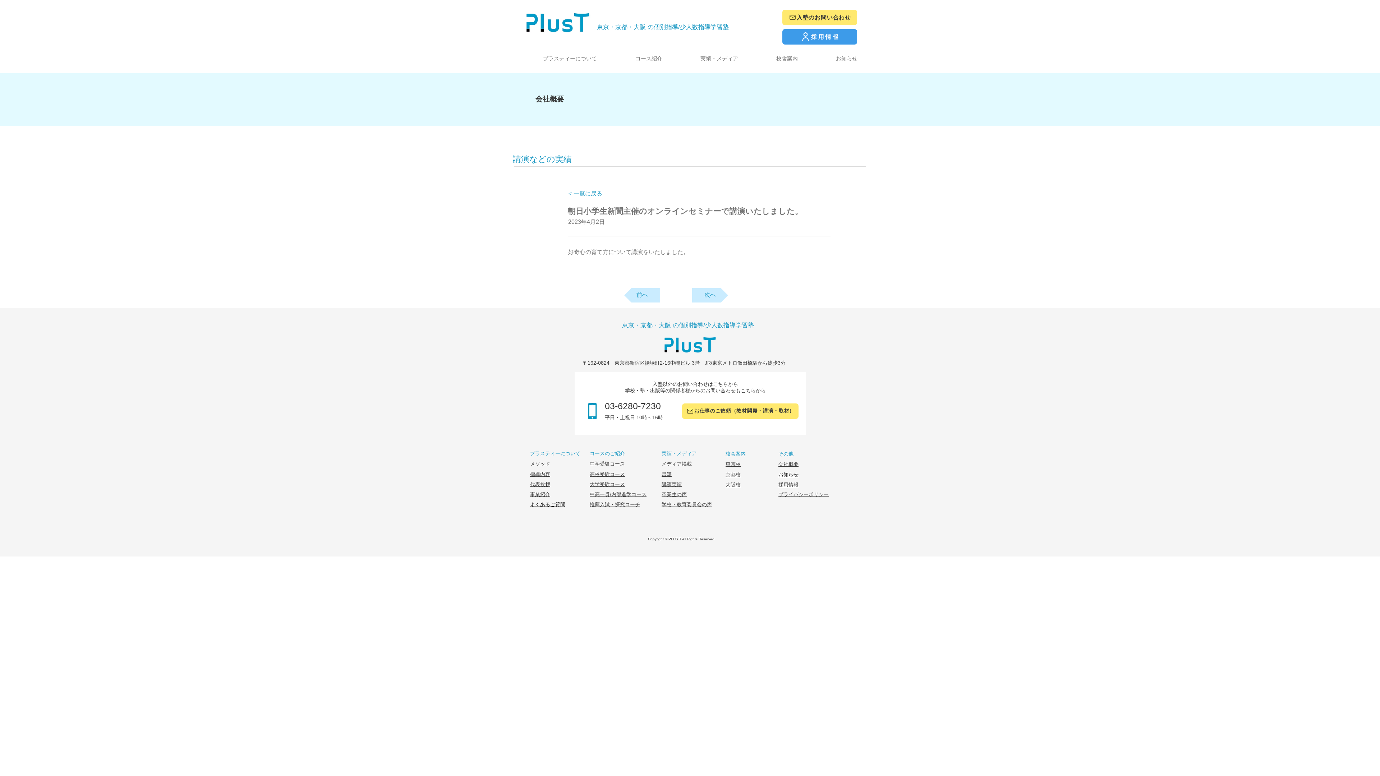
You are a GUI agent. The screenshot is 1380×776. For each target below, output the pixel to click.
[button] (556, 58)
